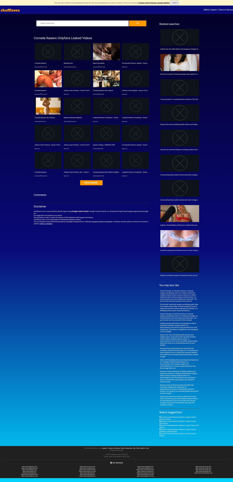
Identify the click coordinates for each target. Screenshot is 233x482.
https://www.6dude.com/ (30, 471)
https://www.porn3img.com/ (203, 470)
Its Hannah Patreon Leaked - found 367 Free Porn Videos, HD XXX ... (146, 63)
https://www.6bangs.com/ (29, 470)
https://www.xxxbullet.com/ (87, 468)
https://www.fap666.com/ (29, 473)
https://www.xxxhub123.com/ (87, 470)
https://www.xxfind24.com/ (87, 473)
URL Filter (136, 448)
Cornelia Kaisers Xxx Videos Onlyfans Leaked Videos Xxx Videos (116, 172)
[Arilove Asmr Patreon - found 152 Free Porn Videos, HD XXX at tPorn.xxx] (48, 141)
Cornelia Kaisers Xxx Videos (45, 118)
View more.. (91, 182)
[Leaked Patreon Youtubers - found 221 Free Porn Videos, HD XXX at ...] (106, 114)
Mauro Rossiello (98, 63)
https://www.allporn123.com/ (145, 474)
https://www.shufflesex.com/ (29, 476)
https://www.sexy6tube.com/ (145, 466)
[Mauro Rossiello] (106, 60)
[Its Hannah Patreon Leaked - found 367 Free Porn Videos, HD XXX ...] (135, 60)
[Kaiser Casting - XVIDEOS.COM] (106, 141)
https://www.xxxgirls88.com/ (87, 476)
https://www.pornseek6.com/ (145, 471)
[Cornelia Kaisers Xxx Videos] (48, 114)
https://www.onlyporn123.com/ (145, 476)
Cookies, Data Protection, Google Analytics (154, 3)
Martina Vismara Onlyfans (73, 118)
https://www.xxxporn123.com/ (87, 471)
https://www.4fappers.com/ (29, 466)
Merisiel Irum (68, 63)
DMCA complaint (46, 224)
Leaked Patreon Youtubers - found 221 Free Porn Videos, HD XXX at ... (118, 118)
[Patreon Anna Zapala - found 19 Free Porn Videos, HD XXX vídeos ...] (135, 87)
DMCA (206, 9)
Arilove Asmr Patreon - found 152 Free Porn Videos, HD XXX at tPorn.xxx (61, 145)
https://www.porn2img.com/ (203, 468)
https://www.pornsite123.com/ (29, 474)
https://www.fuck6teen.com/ (145, 468)
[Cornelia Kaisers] (48, 60)
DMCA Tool (145, 448)
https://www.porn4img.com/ (203, 471)
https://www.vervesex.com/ (87, 466)
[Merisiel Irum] (77, 60)
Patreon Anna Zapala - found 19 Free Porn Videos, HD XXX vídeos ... (146, 90)
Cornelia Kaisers (40, 63)
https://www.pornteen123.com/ (145, 473)
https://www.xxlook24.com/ (87, 474)
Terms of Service (225, 9)
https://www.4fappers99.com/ (29, 468)
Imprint (214, 9)
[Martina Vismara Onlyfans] (77, 114)
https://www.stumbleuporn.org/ (203, 473)
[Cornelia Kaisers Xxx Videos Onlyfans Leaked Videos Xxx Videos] (106, 168)
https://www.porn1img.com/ (203, 466)
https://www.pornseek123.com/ (145, 470)
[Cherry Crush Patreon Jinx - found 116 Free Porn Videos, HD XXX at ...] (77, 168)
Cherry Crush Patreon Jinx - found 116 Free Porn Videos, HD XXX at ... (88, 172)
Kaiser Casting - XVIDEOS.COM (104, 145)
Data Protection (126, 448)
